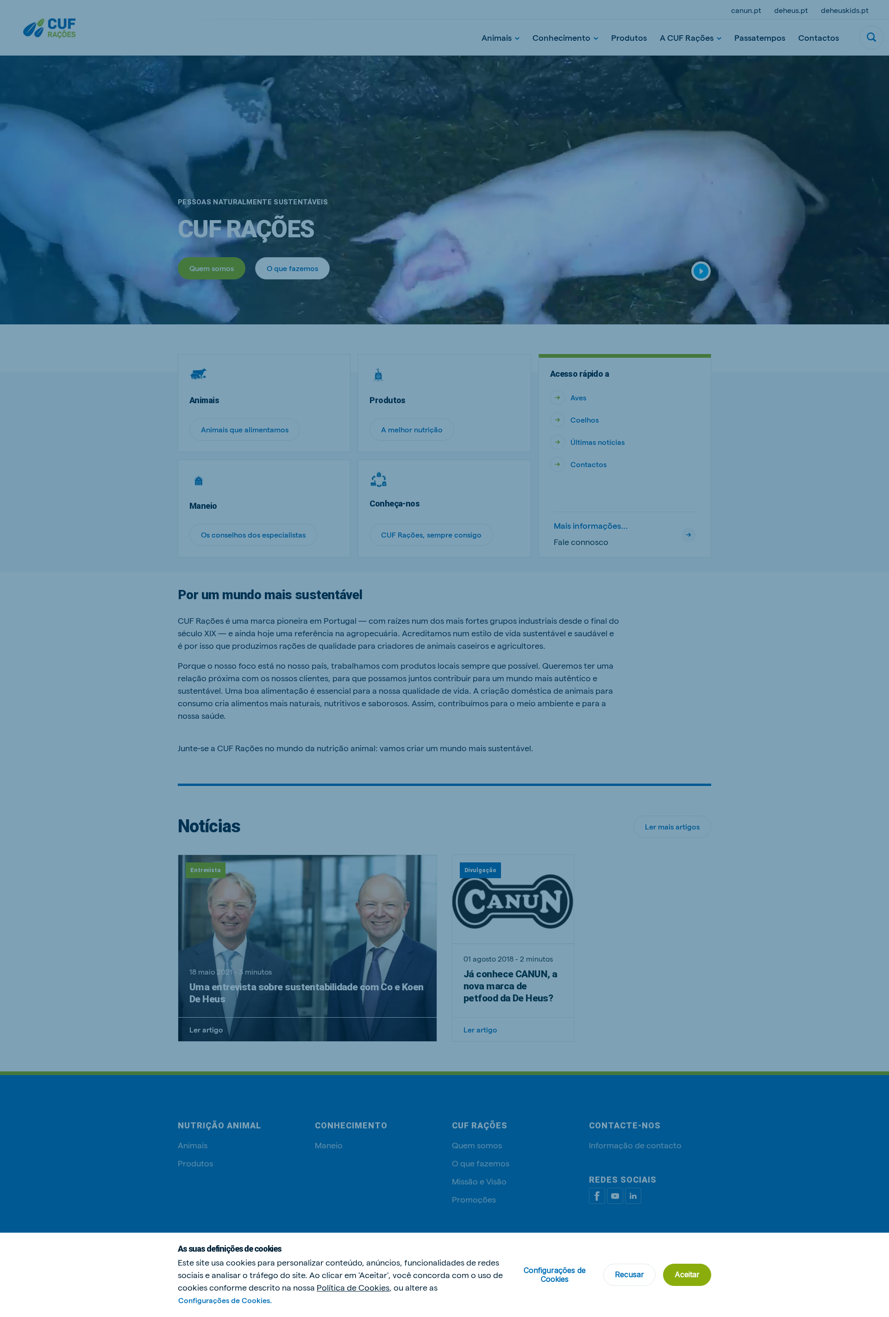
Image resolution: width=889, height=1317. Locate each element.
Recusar (629, 1274)
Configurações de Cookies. (225, 1300)
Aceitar (687, 1274)
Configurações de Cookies (555, 1275)
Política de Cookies (353, 1287)
